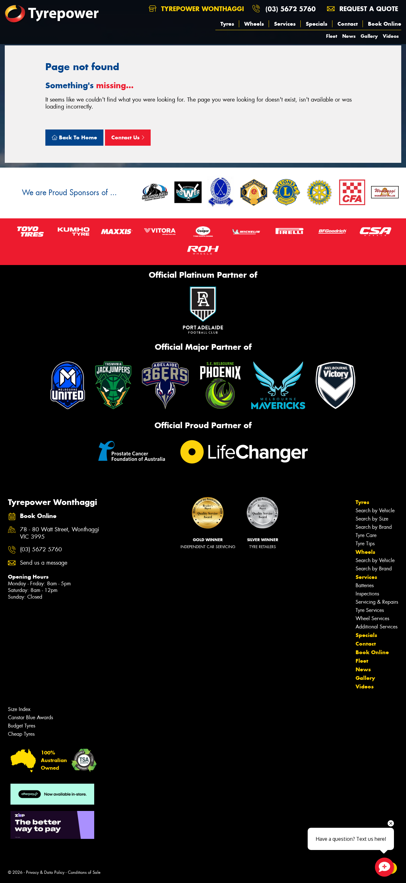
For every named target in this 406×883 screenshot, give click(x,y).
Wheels (254, 23)
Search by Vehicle (375, 510)
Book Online (384, 23)
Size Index (19, 709)
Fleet (331, 36)
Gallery (369, 36)
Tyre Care (366, 535)
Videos (391, 36)
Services (285, 23)
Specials (316, 23)
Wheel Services (372, 618)
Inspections (367, 593)
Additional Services (376, 626)
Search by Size (372, 518)
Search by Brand (374, 527)
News (349, 36)
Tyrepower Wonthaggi (201, 9)
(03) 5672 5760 (290, 9)
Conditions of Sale (84, 872)
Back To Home (77, 137)
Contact (347, 23)
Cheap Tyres (21, 734)
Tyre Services (370, 610)
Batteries (365, 585)
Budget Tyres (21, 725)
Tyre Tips (365, 543)
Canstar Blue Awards (30, 717)
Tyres (227, 23)
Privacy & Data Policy (45, 872)
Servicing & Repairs (377, 602)
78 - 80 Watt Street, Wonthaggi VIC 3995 (59, 533)
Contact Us (126, 137)
